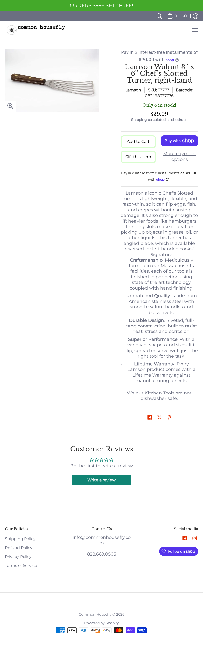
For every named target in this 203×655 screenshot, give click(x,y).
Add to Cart (138, 141)
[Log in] (196, 16)
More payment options (179, 156)
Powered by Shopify (101, 623)
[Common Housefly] (36, 30)
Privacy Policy (18, 556)
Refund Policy (18, 547)
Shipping (139, 119)
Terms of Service (21, 565)
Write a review (101, 480)
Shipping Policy (20, 538)
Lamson (133, 90)
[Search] (159, 16)
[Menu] (194, 30)
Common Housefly (95, 614)
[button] (149, 417)
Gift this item (138, 156)
